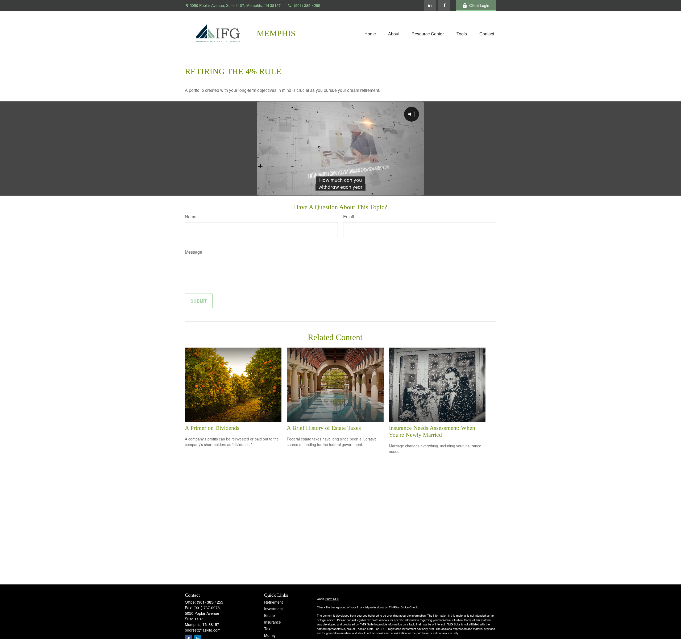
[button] (370, 33)
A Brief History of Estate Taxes (324, 427)
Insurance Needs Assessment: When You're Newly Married (432, 431)
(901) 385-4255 (307, 5)
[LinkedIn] (430, 5)
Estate (269, 615)
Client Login (479, 5)
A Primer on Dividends (212, 427)
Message (193, 252)
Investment (273, 608)
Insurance (272, 622)
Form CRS (332, 598)
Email (348, 216)
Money (270, 635)
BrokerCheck (409, 607)
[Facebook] (444, 5)
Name (190, 216)
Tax (267, 628)
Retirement (273, 602)
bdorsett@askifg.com (203, 630)
